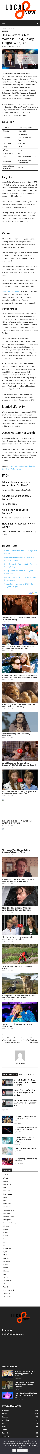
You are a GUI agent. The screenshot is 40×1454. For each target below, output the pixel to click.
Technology (7, 1280)
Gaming (6, 1232)
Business (6, 1191)
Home (4, 28)
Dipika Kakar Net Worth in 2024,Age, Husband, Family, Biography (25, 1082)
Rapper (6, 1264)
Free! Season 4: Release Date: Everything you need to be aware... (25, 1374)
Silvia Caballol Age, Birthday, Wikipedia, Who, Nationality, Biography (24, 1384)
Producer (6, 1261)
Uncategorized (8, 1290)
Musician (6, 1258)
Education (7, 1213)
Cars (5, 1197)
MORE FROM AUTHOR (26, 1074)
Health (5, 1236)
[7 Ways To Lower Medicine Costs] (7, 1151)
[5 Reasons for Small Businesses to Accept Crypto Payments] (7, 1130)
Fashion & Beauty (9, 1223)
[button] (3, 23)
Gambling (6, 1229)
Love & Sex (7, 1248)
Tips (4, 1284)
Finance (6, 1226)
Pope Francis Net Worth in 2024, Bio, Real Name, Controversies (29, 1040)
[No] (37, 1446)
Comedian (7, 1204)
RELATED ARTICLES (10, 1074)
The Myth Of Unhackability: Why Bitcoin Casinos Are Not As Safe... (25, 1119)
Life (4, 1245)
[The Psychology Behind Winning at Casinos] (7, 1161)
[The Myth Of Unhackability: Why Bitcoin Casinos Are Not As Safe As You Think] (7, 1119)
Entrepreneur (8, 1220)
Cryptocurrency (8, 1210)
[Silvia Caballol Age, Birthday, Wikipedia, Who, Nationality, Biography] (7, 1385)
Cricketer (6, 1207)
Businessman (8, 1194)
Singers (6, 1271)
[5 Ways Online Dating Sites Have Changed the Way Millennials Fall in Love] (7, 1395)
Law (4, 1242)
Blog (5, 1188)
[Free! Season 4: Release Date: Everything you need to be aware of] (7, 1374)
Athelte (6, 1178)
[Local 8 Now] (20, 10)
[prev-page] (3, 1110)
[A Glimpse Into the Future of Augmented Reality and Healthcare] (7, 1140)
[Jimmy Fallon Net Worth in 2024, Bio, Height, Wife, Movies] (7, 1092)
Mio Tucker (7, 46)
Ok (14, 1450)
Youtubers (7, 1297)
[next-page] (7, 1110)
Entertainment (8, 1216)
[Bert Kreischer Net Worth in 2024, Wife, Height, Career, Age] (7, 1103)
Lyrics (5, 1252)
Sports (5, 1277)
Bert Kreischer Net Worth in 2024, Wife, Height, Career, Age (25, 1102)
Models (6, 1255)
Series (5, 1268)
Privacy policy (22, 1450)
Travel (5, 1287)
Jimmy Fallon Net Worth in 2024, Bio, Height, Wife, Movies (24, 1092)
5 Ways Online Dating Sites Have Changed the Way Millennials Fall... (26, 1395)
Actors (5, 1175)
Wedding (6, 1293)
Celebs (5, 1200)
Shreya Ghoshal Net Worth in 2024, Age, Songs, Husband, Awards (11, 1040)
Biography (11, 28)
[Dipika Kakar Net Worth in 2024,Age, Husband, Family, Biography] (7, 1082)
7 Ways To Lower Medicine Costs (26, 1148)
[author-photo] (20, 1061)
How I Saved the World (11, 292)
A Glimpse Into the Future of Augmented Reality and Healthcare (24, 1140)
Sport (5, 1274)
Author (5, 1181)
